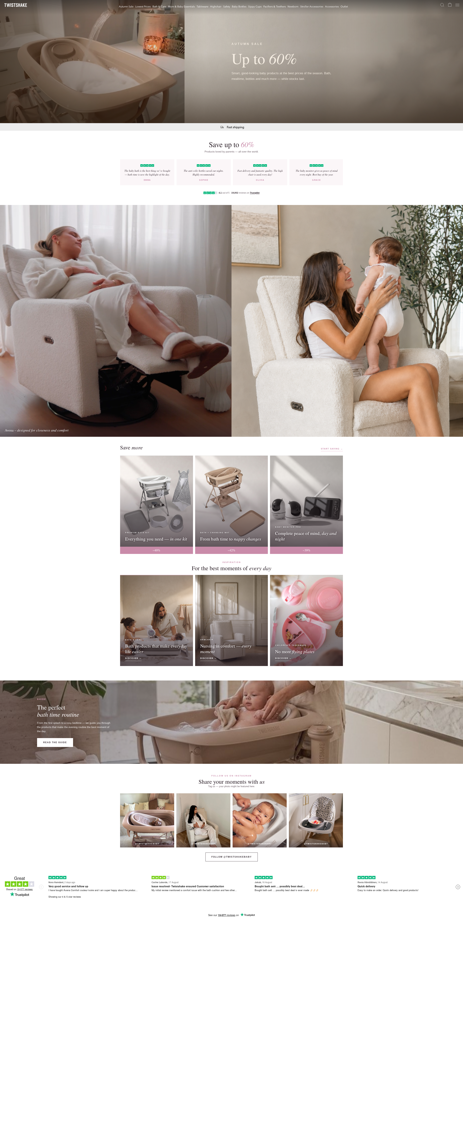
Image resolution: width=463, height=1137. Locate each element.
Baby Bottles (239, 6)
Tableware (202, 6)
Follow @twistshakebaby (231, 857)
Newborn (293, 6)
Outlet (344, 6)
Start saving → (332, 449)
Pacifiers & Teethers (274, 6)
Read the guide (55, 742)
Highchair (215, 6)
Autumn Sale (126, 6)
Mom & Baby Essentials (181, 6)
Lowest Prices (143, 6)
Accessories (332, 6)
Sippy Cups (255, 6)
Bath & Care (159, 6)
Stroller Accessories (311, 6)
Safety (226, 6)
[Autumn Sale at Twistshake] (231, 61)
